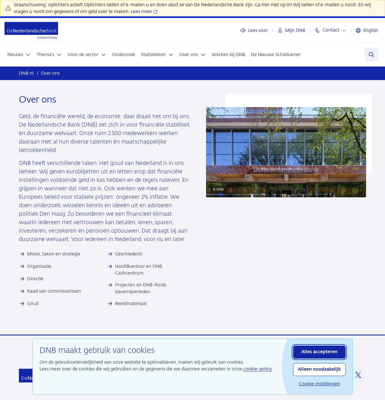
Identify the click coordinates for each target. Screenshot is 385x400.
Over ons (188, 54)
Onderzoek (123, 54)
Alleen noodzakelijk (319, 369)
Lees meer (142, 11)
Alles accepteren (319, 352)
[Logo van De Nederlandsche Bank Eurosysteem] (31, 30)
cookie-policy (257, 369)
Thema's (45, 54)
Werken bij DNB (228, 54)
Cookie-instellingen (319, 383)
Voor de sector (83, 54)
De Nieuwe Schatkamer (276, 54)
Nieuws (15, 54)
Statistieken (153, 54)
